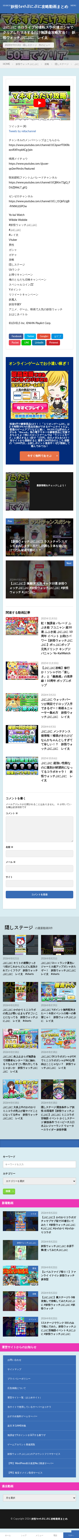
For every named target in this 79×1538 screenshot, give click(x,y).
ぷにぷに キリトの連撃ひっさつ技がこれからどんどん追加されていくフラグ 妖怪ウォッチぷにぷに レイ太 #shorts (20, 969)
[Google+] (43, 336)
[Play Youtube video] (39, 103)
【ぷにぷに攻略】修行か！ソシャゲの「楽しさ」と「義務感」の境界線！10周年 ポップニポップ (57, 677)
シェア (24, 1535)
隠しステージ (30, 45)
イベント (32, 1319)
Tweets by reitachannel (22, 131)
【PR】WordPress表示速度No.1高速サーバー (30, 1463)
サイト (9, 877)
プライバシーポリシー (18, 1379)
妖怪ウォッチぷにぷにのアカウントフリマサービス (33, 1454)
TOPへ (71, 1535)
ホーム (8, 1535)
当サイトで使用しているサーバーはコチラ (29, 1407)
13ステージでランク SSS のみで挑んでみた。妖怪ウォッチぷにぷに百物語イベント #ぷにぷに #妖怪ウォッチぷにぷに (58, 1329)
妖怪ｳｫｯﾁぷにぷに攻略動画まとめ (39, 7)
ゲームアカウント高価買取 (21, 1444)
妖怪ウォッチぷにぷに (27, 64)
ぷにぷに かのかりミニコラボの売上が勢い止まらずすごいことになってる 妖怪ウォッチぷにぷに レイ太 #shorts (20, 1015)
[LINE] (26, 342)
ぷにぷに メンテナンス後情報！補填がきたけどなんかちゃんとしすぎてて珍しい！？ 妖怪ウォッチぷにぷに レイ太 (57, 740)
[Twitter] (30, 336)
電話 (55, 1535)
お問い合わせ (14, 1360)
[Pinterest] (53, 342)
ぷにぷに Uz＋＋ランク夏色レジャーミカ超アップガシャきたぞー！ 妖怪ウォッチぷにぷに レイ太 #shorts (58, 969)
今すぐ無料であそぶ (39, 456)
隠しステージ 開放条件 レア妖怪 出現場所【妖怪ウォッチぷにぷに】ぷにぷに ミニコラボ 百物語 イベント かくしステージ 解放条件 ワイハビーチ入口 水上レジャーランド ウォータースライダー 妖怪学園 (58, 1118)
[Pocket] (15, 342)
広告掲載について (16, 1388)
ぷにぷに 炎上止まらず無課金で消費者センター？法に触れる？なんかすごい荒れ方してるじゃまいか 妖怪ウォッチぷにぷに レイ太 (20, 1064)
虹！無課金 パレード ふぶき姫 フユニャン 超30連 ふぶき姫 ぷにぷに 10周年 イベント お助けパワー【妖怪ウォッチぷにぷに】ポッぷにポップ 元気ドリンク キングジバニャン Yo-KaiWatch (57, 638)
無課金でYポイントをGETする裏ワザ (26, 1435)
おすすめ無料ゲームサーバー (22, 1416)
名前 (9, 847)
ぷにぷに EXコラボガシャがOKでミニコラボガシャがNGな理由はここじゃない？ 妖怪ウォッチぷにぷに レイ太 (58, 1062)
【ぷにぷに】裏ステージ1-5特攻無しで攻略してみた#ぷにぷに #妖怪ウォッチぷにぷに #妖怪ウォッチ (58, 1303)
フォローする (51, 490)
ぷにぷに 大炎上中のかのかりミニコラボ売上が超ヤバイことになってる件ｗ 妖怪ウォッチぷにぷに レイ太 (20, 1113)
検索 (8, 1191)
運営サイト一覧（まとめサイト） (24, 1397)
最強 (34, 1268)
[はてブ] (57, 336)
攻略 (46, 64)
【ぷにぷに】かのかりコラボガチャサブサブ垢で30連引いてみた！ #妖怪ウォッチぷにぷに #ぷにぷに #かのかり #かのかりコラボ (58, 1225)
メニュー (39, 1535)
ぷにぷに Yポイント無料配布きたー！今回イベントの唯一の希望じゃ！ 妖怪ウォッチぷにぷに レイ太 (58, 1015)
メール (11, 862)
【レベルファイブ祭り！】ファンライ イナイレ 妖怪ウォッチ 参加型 (58, 1276)
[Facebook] (16, 336)
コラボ (33, 1214)
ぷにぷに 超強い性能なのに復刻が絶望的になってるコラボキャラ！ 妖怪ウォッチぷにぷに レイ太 (57, 772)
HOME (6, 64)
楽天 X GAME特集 (16, 1426)
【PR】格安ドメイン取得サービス (25, 1473)
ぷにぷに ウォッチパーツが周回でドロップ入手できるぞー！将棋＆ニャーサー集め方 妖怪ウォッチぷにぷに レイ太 (57, 708)
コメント (12, 813)
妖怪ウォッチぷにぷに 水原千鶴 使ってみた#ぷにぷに (57, 1248)
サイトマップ (14, 1369)
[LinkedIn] (38, 342)
